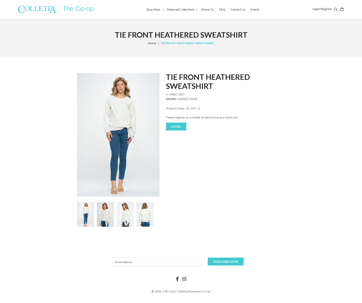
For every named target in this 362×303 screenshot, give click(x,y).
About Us (207, 9)
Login (176, 126)
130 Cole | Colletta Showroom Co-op (186, 291)
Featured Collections (181, 9)
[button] (336, 9)
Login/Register (322, 9)
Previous (71, 214)
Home (152, 43)
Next (165, 214)
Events (255, 9)
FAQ (222, 9)
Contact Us (237, 9)
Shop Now (153, 9)
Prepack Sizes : (175, 108)
